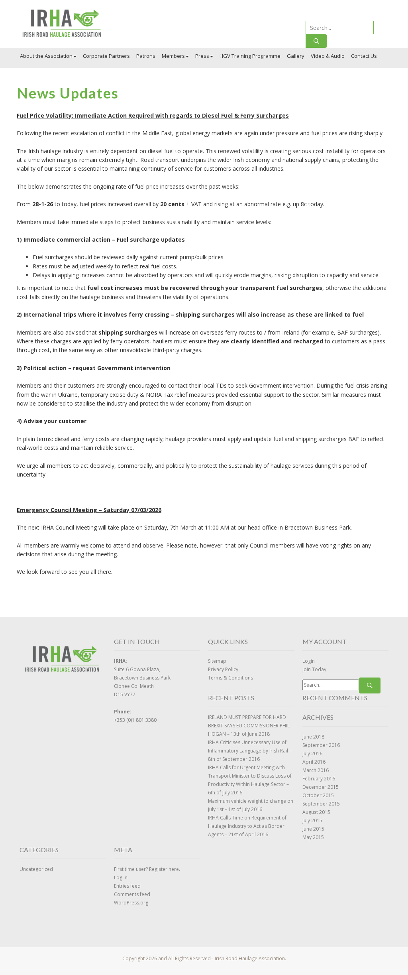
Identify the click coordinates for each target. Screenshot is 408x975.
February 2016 (318, 778)
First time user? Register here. (147, 869)
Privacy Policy (223, 669)
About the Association (46, 55)
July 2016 (312, 753)
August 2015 (316, 812)
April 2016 (314, 761)
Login (308, 661)
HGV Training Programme (250, 55)
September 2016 (321, 745)
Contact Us (364, 55)
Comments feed (132, 894)
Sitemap (217, 661)
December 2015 (320, 787)
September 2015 (321, 803)
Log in (121, 877)
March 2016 (315, 770)
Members (173, 55)
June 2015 (313, 828)
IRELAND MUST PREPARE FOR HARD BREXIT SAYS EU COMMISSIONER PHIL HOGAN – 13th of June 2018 (249, 725)
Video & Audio (328, 55)
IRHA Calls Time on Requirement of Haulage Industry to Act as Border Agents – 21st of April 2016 (247, 826)
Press (202, 55)
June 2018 (313, 736)
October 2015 (318, 795)
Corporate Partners (106, 55)
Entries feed (127, 885)
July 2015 (312, 820)
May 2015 (313, 837)
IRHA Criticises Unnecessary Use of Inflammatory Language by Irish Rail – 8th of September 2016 (250, 750)
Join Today (314, 669)
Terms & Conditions (230, 677)
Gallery (295, 55)
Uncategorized (36, 869)
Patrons (145, 55)
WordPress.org (131, 902)
